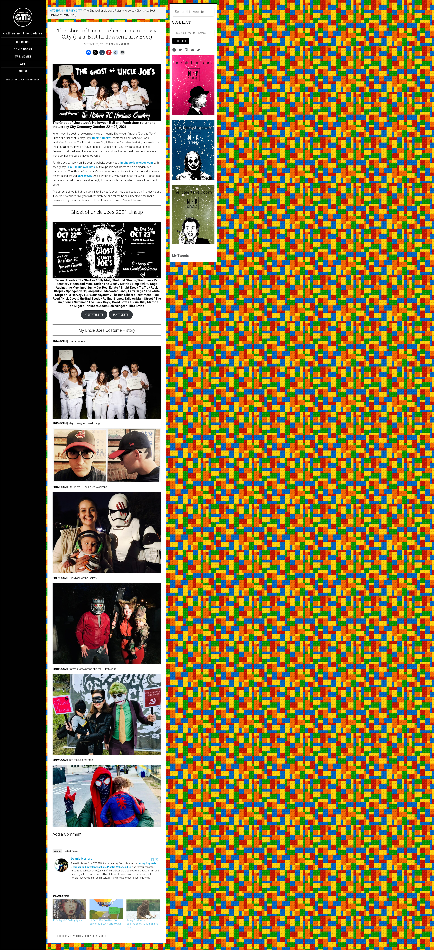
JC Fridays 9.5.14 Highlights (67, 920)
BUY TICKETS (121, 314)
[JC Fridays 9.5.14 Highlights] (69, 909)
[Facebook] (152, 859)
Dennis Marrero (81, 858)
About (57, 851)
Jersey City (84, 175)
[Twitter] (157, 859)
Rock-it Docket (101, 138)
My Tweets (180, 255)
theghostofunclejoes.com (136, 162)
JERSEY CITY (73, 10)
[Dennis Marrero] (61, 870)
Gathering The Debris (23, 33)
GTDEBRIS (56, 10)
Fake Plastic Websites (27, 80)
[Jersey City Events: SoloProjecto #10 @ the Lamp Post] (143, 909)
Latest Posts (71, 851)
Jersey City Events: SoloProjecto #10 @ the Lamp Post (142, 923)
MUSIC (102, 936)
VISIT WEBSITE (94, 314)
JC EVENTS (74, 936)
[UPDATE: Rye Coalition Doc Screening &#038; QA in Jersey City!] (106, 909)
